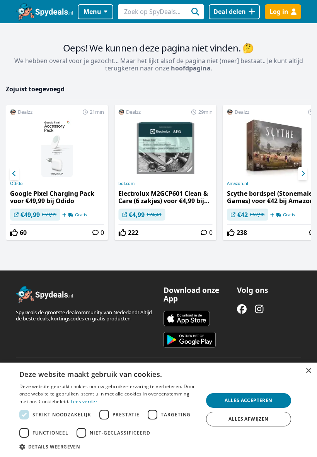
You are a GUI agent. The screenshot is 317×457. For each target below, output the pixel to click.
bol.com (126, 183)
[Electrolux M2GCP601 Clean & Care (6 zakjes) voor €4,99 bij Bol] (165, 172)
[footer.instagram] (259, 309)
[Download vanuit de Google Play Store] (190, 339)
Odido (16, 183)
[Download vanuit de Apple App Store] (187, 318)
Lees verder (84, 401)
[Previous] (14, 173)
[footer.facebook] (242, 309)
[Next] (302, 173)
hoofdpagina (191, 68)
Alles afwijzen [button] (248, 419)
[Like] (14, 232)
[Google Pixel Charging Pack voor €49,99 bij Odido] (57, 172)
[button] (108, 446)
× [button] (308, 371)
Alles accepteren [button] (248, 400)
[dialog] (158, 410)
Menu (92, 11)
